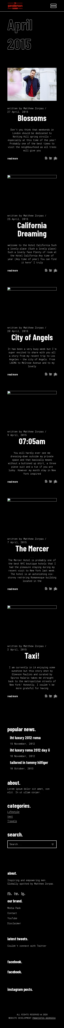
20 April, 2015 (17, 331)
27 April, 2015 (17, 111)
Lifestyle (13, 811)
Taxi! (32, 655)
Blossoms (32, 118)
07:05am (32, 441)
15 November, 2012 (22, 743)
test (10, 816)
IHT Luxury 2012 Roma (25, 737)
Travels (12, 821)
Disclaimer (14, 923)
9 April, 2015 (17, 435)
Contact (12, 913)
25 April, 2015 (17, 219)
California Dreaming (32, 229)
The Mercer (32, 548)
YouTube (12, 918)
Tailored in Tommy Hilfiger (29, 762)
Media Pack (14, 908)
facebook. (14, 961)
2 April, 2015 (17, 649)
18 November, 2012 (22, 756)
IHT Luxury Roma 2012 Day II (30, 749)
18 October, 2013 (21, 768)
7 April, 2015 (17, 542)
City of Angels (32, 337)
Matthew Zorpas (33, 108)
